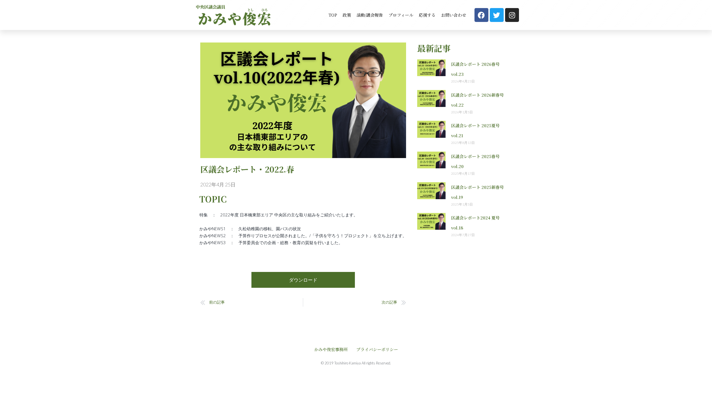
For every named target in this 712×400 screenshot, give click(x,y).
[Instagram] (512, 15)
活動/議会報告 (370, 15)
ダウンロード (303, 280)
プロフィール (401, 15)
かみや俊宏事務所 (331, 349)
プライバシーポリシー (377, 349)
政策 (347, 15)
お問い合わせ (453, 15)
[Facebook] (481, 15)
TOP (332, 15)
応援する (427, 15)
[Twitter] (497, 15)
